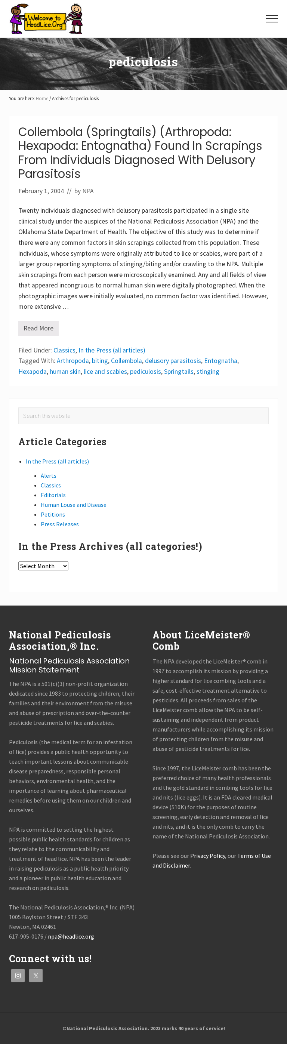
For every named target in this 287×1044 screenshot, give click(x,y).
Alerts (48, 475)
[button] (272, 18)
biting (100, 361)
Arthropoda (73, 361)
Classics (64, 350)
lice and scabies (105, 371)
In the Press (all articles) (111, 350)
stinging (208, 371)
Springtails (179, 371)
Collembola (126, 361)
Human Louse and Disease (74, 504)
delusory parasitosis (173, 361)
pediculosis (145, 371)
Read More (38, 330)
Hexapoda (32, 371)
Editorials (53, 495)
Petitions (53, 514)
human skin (65, 371)
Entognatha (220, 361)
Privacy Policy (207, 855)
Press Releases (60, 524)
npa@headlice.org (71, 936)
